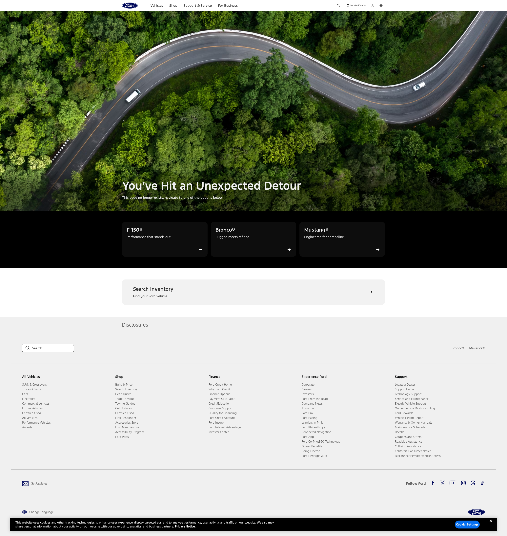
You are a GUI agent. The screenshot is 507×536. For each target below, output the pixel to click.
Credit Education (220, 403)
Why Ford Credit (219, 389)
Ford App (308, 437)
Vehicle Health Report (409, 418)
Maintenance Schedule (410, 427)
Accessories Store (126, 422)
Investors (308, 394)
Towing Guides (125, 403)
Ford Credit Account (222, 418)
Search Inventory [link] (126, 389)
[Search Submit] (338, 5)
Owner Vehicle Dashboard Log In (416, 408)
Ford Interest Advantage (225, 427)
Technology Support (408, 394)
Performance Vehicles (36, 422)
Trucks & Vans (31, 389)
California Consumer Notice (413, 451)
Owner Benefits (312, 446)
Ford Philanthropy (314, 427)
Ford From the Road (315, 399)
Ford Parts (122, 437)
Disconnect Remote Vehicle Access (418, 456)
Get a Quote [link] (123, 394)
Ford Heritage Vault (314, 456)
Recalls (399, 432)
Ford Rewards (404, 413)
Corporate (308, 384)
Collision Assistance (408, 446)
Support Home (404, 389)
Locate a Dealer (405, 384)
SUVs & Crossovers (34, 384)
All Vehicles (29, 418)
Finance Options (219, 394)
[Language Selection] (381, 5)
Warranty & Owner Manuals (413, 422)
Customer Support (221, 408)
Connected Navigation (316, 432)
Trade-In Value (124, 399)
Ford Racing (309, 418)
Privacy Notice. (185, 526)
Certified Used (31, 413)
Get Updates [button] (123, 408)
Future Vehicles (32, 408)
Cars (25, 394)
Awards (27, 427)
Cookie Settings (467, 524)
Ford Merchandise (127, 427)
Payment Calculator (221, 399)
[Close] (490, 524)
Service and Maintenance (412, 399)
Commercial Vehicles (36, 403)
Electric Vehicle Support (410, 403)
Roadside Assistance (408, 441)
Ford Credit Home (220, 384)
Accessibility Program (129, 432)
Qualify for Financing (223, 413)
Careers (307, 389)
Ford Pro (307, 413)
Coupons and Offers (408, 437)
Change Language (41, 512)
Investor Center (219, 432)
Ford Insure (216, 422)
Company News (312, 403)
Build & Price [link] (123, 384)
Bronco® (458, 348)
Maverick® (477, 348)
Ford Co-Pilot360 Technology (321, 441)
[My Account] (373, 5)
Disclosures (135, 325)
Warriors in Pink (312, 422)
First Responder (125, 418)
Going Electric (311, 451)
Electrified (28, 399)
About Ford (309, 408)
